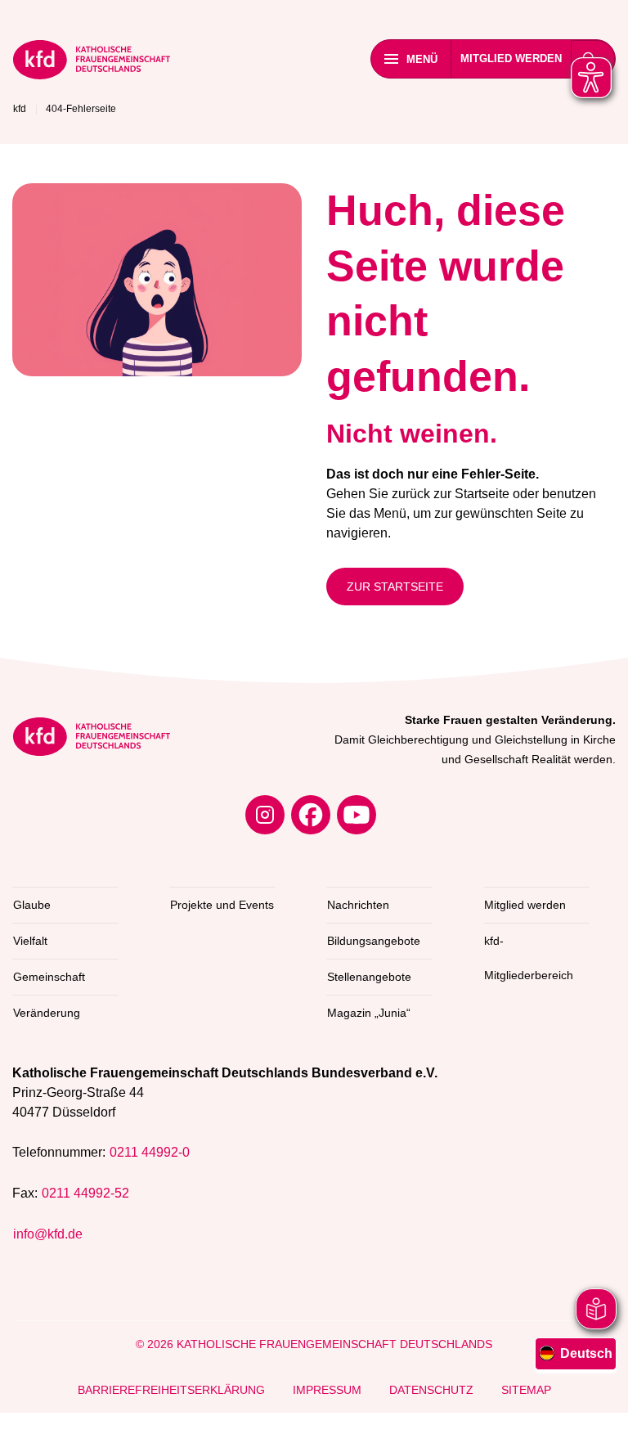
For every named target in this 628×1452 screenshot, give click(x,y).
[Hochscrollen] (599, 1423)
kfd (19, 109)
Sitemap (526, 1389)
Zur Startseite (395, 586)
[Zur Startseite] (91, 62)
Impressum (327, 1389)
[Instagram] (265, 814)
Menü (421, 59)
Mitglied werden (511, 58)
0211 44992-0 (150, 1152)
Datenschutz (431, 1389)
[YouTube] (356, 814)
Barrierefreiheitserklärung (171, 1389)
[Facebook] (310, 814)
